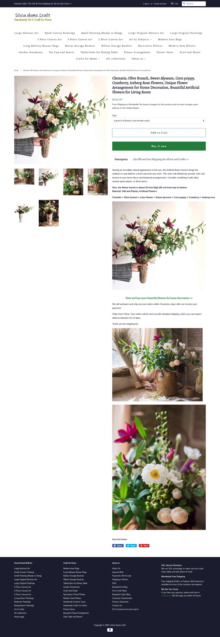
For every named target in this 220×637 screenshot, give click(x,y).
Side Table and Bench (72, 617)
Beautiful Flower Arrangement (76, 613)
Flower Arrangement (137, 52)
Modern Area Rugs (170, 39)
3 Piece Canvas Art (49, 39)
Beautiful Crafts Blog (121, 594)
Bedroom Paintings (22, 602)
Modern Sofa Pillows (182, 45)
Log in (146, 4)
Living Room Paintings (24, 598)
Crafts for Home (87, 58)
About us (138, 58)
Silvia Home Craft (118, 625)
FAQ (114, 583)
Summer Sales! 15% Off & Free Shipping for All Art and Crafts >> (43, 4)
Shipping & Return (120, 579)
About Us (116, 568)
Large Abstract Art (27, 33)
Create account (160, 4)
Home (16, 70)
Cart (176, 4)
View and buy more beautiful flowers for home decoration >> (159, 298)
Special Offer (118, 572)
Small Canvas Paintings (60, 33)
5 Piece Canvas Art (110, 39)
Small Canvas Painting (24, 572)
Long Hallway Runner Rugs (41, 45)
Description (121, 159)
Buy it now (159, 146)
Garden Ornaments (31, 52)
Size (114, 115)
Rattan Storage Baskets (80, 45)
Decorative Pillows (150, 45)
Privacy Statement (120, 602)
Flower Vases (165, 52)
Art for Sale (19, 609)
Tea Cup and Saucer (62, 52)
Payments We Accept (121, 576)
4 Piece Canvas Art (80, 39)
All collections (116, 58)
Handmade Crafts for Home (75, 605)
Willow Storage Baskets (116, 45)
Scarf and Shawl (190, 52)
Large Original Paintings (186, 33)
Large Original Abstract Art (146, 33)
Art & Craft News (119, 591)
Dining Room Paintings (24, 605)
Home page (19, 617)
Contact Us (117, 605)
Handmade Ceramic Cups (74, 602)
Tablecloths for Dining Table (99, 52)
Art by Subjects (139, 39)
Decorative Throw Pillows (74, 594)
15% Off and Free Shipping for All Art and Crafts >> (161, 159)
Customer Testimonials (122, 598)
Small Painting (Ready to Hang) (101, 33)
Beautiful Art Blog (119, 587)
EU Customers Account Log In (125, 609)
